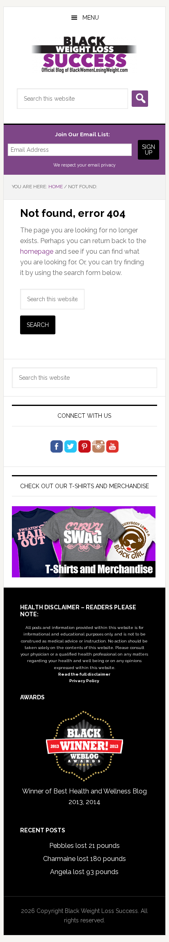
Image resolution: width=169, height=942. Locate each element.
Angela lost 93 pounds (84, 872)
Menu (90, 17)
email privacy (102, 164)
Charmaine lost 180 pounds (84, 859)
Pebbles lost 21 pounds (84, 846)
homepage (36, 251)
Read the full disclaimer (84, 674)
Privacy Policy (84, 680)
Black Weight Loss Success (84, 54)
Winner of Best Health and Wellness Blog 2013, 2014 (84, 796)
